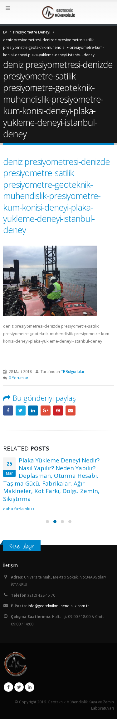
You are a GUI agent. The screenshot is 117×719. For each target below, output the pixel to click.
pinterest (58, 410)
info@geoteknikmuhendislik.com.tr (58, 605)
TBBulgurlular (73, 371)
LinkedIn (33, 410)
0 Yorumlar (18, 377)
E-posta (71, 410)
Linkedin (29, 687)
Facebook (8, 410)
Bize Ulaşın (21, 546)
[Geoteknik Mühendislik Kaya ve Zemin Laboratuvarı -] (58, 12)
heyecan (21, 410)
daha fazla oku (18, 509)
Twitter (19, 687)
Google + (46, 410)
